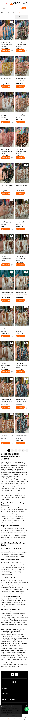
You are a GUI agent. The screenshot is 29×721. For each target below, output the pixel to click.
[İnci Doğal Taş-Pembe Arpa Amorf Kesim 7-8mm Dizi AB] (22, 316)
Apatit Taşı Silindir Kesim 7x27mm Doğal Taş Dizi (6, 43)
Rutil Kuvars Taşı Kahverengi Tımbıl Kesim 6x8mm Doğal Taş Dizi (21, 114)
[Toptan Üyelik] (25, 719)
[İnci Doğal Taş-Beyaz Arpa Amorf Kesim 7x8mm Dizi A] (22, 280)
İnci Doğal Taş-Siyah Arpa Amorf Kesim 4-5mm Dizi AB (21, 436)
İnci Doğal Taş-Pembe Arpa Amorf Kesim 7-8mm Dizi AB (22, 329)
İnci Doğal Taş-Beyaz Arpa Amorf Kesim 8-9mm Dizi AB (7, 364)
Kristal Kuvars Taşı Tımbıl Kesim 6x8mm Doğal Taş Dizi (6, 114)
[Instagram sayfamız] (16, 674)
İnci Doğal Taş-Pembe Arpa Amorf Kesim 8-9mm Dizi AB (7, 329)
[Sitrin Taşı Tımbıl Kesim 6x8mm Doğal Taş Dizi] (7, 66)
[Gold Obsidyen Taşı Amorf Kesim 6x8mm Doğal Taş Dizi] (7, 173)
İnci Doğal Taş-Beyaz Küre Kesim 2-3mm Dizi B (21, 222)
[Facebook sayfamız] (12, 674)
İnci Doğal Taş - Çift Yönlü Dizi (21, 186)
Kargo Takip (20, 719)
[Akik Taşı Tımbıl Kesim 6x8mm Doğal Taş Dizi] (22, 66)
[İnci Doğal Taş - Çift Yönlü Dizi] (22, 173)
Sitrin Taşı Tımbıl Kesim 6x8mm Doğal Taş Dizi (6, 79)
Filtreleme (22, 17)
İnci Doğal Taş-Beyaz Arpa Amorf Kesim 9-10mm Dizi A (7, 293)
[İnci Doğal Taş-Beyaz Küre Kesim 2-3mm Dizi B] (22, 209)
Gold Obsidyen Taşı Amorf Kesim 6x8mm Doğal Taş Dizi (7, 186)
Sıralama (7, 17)
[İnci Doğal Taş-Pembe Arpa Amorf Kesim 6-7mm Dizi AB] (7, 387)
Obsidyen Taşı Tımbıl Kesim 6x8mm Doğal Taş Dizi (22, 150)
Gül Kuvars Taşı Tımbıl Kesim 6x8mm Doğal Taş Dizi (6, 150)
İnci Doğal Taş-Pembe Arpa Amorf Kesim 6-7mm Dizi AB (7, 400)
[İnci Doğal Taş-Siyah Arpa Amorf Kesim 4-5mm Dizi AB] (22, 423)
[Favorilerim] (9, 719)
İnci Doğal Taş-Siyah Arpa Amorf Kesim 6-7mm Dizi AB (21, 400)
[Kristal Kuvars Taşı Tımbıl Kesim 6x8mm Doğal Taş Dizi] (7, 102)
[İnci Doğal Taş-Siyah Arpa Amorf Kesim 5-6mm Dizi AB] (22, 351)
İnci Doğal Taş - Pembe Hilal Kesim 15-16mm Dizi (6, 222)
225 (23, 450)
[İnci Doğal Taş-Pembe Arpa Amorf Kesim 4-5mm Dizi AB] (7, 423)
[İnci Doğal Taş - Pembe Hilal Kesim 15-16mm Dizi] (7, 209)
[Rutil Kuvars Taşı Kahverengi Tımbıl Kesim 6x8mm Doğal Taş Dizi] (22, 102)
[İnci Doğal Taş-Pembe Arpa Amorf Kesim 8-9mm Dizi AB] (7, 316)
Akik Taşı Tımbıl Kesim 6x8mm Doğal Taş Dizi (21, 79)
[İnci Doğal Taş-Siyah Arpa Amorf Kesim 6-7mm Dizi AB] (22, 387)
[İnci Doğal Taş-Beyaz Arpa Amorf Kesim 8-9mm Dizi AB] (7, 351)
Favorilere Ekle (12, 51)
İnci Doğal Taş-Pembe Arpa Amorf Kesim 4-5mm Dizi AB (7, 436)
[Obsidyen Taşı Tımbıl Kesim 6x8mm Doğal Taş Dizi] (22, 137)
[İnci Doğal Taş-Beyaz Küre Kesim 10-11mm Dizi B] (7, 244)
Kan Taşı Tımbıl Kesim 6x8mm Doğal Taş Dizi (21, 43)
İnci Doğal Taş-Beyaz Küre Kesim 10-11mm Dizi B (7, 257)
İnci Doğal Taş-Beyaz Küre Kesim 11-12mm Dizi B (21, 257)
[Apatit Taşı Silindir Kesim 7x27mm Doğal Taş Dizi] (7, 30)
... (19, 450)
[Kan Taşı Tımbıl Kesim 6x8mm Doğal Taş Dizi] (22, 30)
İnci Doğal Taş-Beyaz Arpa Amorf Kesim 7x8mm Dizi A (22, 293)
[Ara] (24, 8)
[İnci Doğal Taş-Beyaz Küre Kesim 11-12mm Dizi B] (22, 244)
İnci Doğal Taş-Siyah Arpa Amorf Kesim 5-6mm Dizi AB (21, 364)
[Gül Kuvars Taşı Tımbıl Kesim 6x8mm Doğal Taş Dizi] (7, 137)
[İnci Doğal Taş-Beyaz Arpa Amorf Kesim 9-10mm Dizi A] (7, 280)
